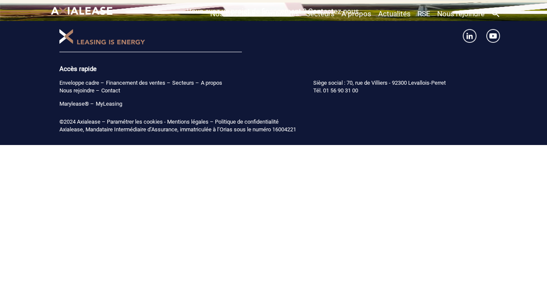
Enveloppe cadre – (81, 83)
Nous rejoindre (461, 13)
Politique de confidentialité (247, 121)
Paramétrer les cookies (135, 121)
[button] (495, 15)
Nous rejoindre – (79, 90)
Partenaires (280, 13)
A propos (356, 13)
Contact (110, 90)
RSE (424, 13)
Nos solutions (232, 13)
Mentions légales (188, 121)
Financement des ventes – (138, 83)
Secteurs (320, 13)
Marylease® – (76, 104)
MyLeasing (109, 104)
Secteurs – (185, 83)
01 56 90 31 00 (340, 90)
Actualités (394, 13)
